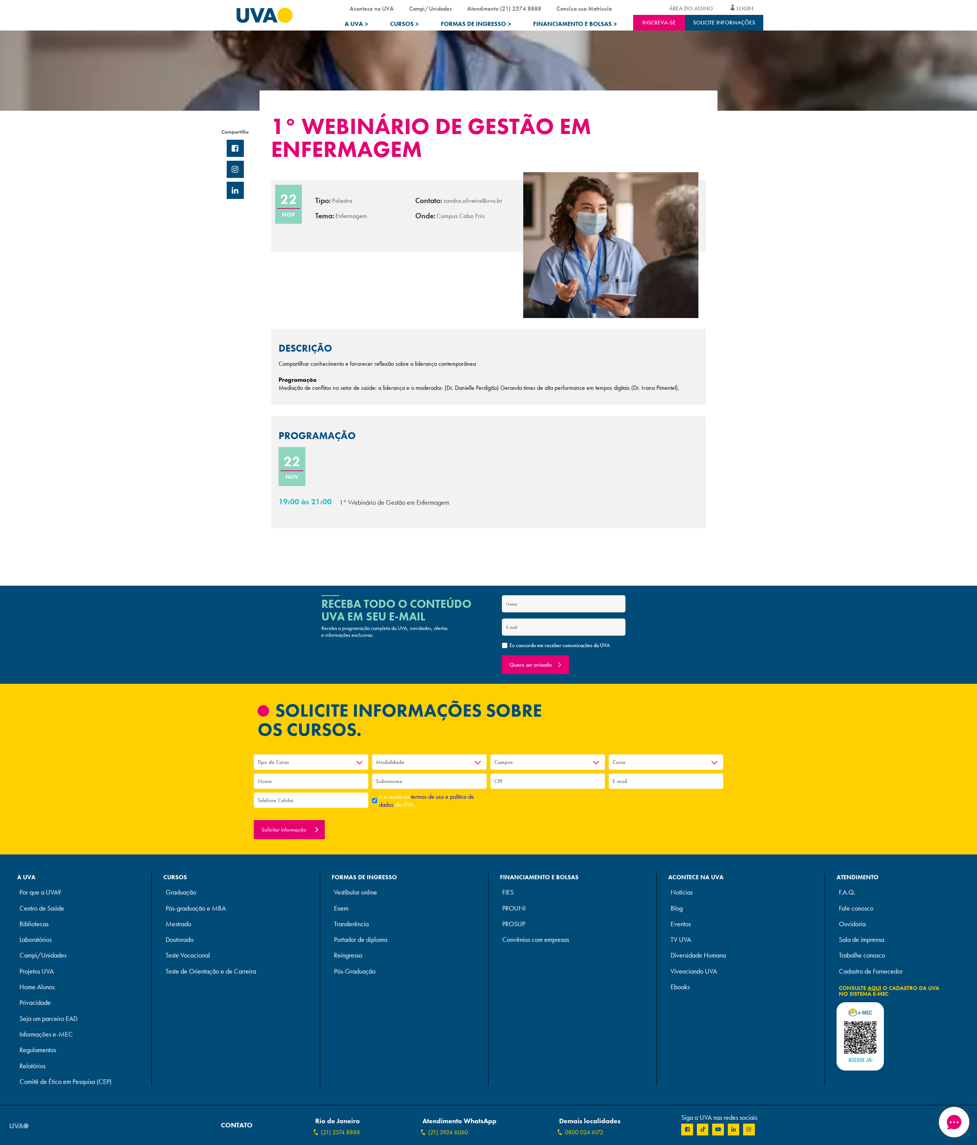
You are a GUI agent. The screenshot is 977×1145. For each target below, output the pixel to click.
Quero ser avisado (530, 665)
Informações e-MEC (46, 1034)
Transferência (351, 924)
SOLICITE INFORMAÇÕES (724, 22)
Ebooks (680, 987)
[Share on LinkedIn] (235, 190)
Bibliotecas (33, 924)
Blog (677, 908)
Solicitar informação (284, 829)
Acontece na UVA (372, 9)
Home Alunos (37, 987)
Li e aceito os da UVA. (426, 801)
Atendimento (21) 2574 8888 (504, 9)
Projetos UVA (36, 971)
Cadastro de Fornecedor (871, 971)
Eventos (681, 924)
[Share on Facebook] (235, 148)
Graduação (181, 892)
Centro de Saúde (41, 908)
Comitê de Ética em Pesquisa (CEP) (65, 1082)
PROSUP (513, 924)
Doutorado (179, 940)
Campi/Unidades (430, 9)
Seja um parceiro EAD (48, 1019)
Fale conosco (856, 908)
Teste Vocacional (188, 955)
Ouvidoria (852, 924)
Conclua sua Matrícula (584, 9)
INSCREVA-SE (659, 22)
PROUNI (514, 908)
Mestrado (178, 924)
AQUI (874, 988)
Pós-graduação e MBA (196, 908)
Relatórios (32, 1066)
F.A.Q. (847, 892)
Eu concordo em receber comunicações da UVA (559, 645)
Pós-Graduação (355, 971)
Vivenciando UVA (694, 971)
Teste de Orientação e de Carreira (211, 971)
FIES (508, 892)
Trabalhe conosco (862, 955)
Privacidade (35, 1003)
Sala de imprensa (861, 940)
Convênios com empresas (535, 940)
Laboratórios (35, 940)
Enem (341, 908)
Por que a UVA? (40, 892)
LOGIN (745, 8)
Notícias (682, 892)
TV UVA (681, 940)
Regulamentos (37, 1050)
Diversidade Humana (698, 955)
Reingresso (348, 955)
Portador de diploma (360, 940)
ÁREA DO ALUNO (691, 8)
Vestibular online (355, 892)
